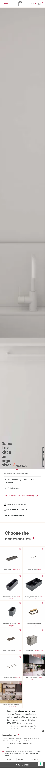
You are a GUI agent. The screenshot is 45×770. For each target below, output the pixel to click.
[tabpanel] (22, 238)
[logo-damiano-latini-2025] (22, 3)
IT (32, 4)
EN (35, 4)
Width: (21, 760)
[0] (40, 4)
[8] (40, 763)
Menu (6, 4)
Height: (9, 760)
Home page (7, 473)
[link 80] (43, 731)
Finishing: (34, 760)
